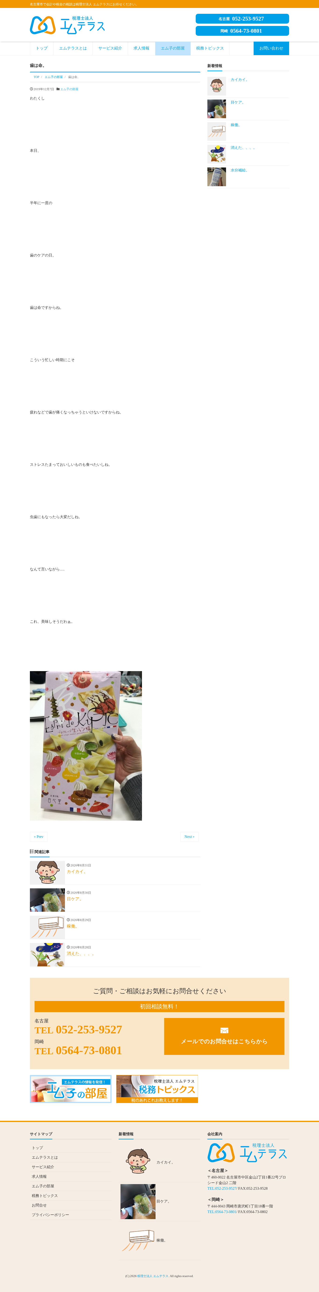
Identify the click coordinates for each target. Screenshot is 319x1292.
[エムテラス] (67, 24)
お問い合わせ (271, 48)
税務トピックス (210, 48)
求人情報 (141, 48)
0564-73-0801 (241, 31)
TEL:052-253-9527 (221, 1188)
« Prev (38, 837)
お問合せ (39, 1205)
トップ (42, 48)
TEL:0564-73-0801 (221, 1212)
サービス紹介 (110, 48)
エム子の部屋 (173, 48)
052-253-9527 (241, 19)
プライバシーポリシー (50, 1215)
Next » (189, 837)
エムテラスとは (73, 48)
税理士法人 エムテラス (152, 1276)
